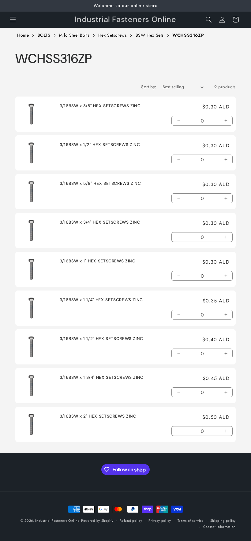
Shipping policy (223, 520)
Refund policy (131, 520)
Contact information (219, 526)
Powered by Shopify (97, 520)
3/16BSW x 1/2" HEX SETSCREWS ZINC (100, 144)
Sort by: (148, 87)
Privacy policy (159, 520)
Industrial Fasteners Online (57, 520)
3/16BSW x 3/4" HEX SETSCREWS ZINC (100, 222)
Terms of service (191, 520)
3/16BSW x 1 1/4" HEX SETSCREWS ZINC (101, 299)
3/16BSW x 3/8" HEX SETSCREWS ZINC (100, 105)
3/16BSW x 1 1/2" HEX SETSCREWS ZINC (101, 338)
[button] (13, 19)
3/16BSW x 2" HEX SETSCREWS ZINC (98, 416)
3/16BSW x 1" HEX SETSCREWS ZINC (98, 261)
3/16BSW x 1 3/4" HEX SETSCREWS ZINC (102, 377)
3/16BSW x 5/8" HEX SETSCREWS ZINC (100, 183)
